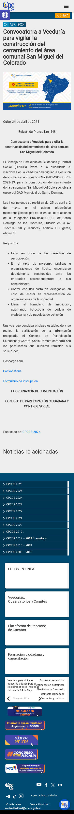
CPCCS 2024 (31, 432)
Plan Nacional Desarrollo (51, 689)
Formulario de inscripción (20, 381)
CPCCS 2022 (14, 511)
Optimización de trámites (50, 684)
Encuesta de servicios (52, 680)
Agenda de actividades (44, 795)
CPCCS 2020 (14, 525)
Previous (8, 698)
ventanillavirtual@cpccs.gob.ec (23, 808)
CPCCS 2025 (14, 491)
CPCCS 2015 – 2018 (19, 545)
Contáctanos (14, 804)
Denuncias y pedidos (53, 698)
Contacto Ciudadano (53, 693)
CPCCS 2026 (14, 484)
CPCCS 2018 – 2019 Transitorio (26, 538)
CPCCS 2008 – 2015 (19, 552)
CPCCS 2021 (14, 518)
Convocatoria (12, 371)
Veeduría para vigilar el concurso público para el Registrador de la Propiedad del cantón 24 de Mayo (23, 685)
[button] (5, 15)
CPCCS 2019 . (15, 532)
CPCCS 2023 (14, 504)
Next (40, 698)
